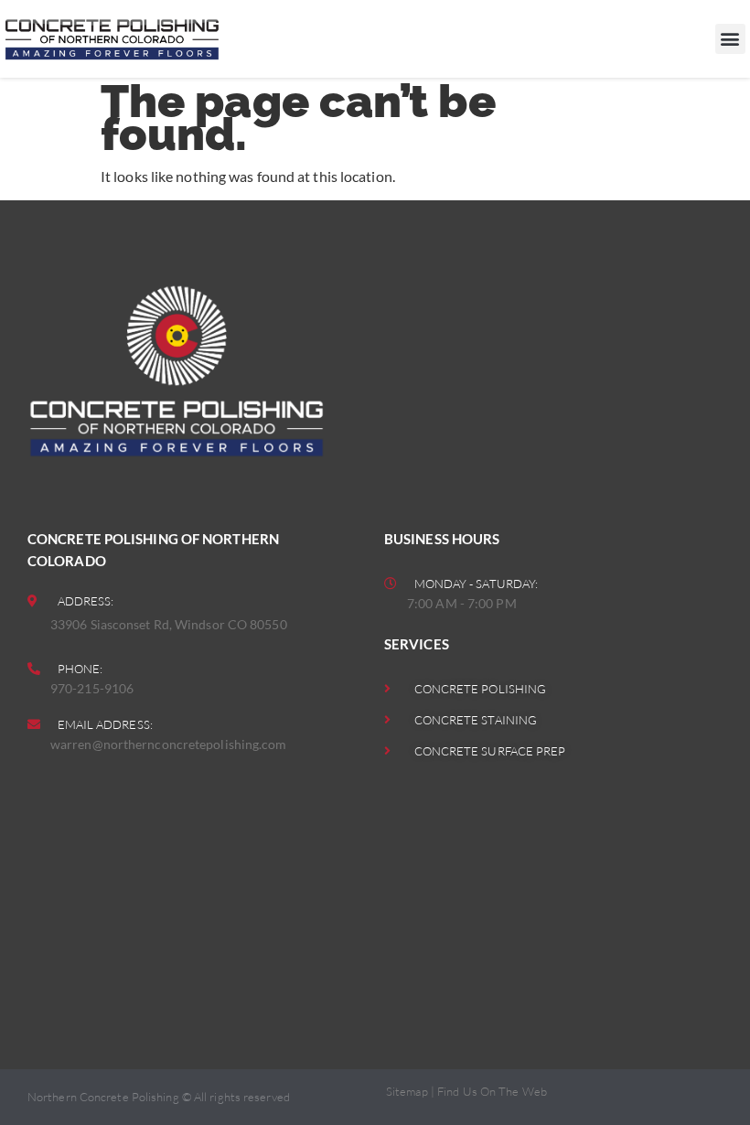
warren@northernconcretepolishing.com (168, 744)
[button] (730, 39)
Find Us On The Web (492, 1091)
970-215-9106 (92, 688)
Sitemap (407, 1091)
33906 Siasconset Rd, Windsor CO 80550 (168, 624)
